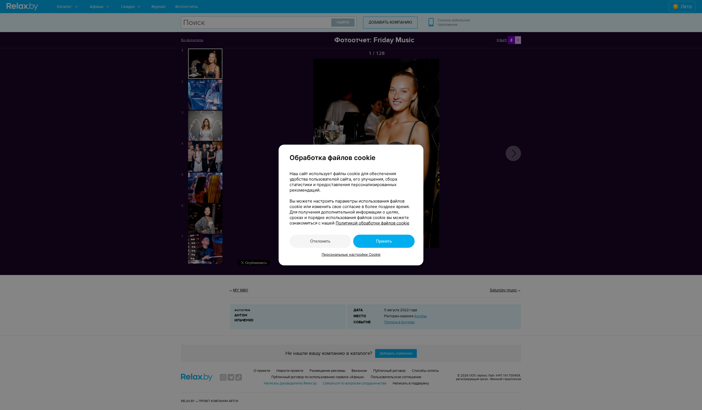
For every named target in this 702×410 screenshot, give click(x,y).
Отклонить (320, 241)
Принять (384, 241)
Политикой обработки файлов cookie (372, 223)
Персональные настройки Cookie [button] (351, 254)
